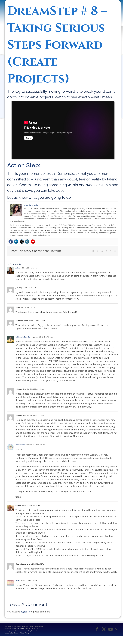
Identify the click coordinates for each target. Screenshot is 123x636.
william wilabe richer (23, 337)
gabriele (18, 268)
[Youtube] (33, 241)
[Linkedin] (16, 241)
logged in (25, 611)
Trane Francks (20, 445)
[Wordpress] (27, 241)
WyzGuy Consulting (32, 631)
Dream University (18, 629)
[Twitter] (22, 241)
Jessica (17, 580)
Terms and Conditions (11, 633)
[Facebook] (11, 241)
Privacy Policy (24, 633)
